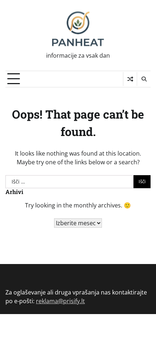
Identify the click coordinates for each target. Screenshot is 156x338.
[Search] (144, 79)
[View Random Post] (130, 79)
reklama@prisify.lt (60, 301)
